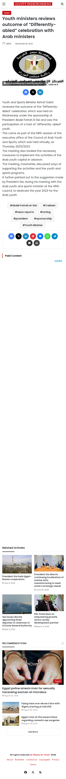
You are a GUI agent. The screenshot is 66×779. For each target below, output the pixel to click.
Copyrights (44, 759)
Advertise (19, 759)
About (10, 759)
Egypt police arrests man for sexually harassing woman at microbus (28, 690)
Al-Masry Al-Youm (40, 754)
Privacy (55, 759)
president (22, 218)
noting (46, 212)
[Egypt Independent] (33, 4)
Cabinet (50, 205)
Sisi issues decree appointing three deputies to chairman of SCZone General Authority (17, 621)
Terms (33, 764)
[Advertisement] (33, 404)
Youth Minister (34, 225)
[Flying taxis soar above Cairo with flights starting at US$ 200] (10, 707)
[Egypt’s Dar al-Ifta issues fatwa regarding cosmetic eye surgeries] (10, 721)
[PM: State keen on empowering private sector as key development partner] (49, 602)
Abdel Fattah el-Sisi (24, 205)
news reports (25, 212)
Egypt (7, 12)
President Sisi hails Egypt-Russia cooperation (16, 578)
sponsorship (44, 218)
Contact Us (31, 759)
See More (33, 731)
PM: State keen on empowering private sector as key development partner (46, 618)
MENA (8, 43)
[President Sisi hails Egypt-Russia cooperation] (17, 564)
